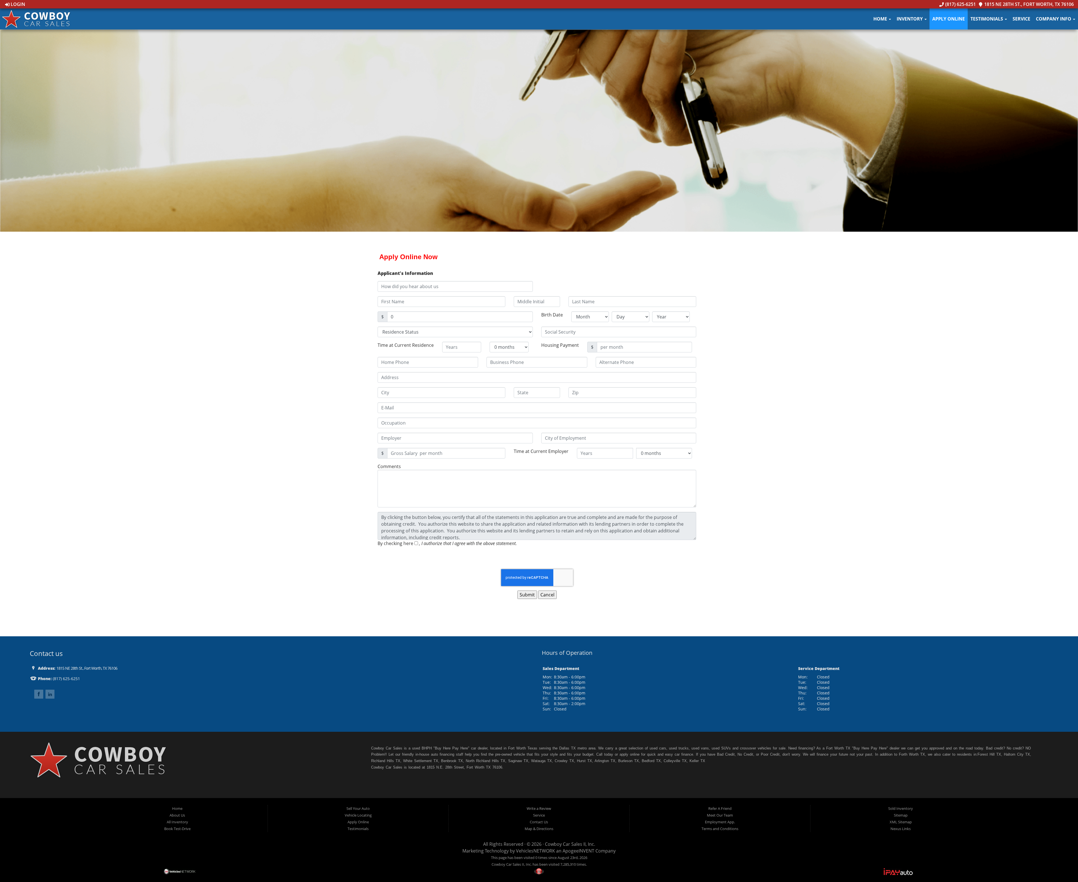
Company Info (1054, 19)
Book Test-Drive (177, 828)
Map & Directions (539, 828)
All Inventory (177, 821)
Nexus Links (900, 828)
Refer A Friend (720, 808)
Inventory (910, 19)
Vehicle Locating (358, 815)
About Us (177, 815)
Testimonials (987, 19)
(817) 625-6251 (960, 4)
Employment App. (720, 821)
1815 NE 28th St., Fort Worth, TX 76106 (1028, 4)
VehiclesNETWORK (535, 851)
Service (1021, 19)
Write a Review (539, 808)
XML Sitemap (901, 821)
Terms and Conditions (720, 828)
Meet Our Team (720, 815)
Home (880, 19)
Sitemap (901, 815)
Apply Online (948, 19)
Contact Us (539, 821)
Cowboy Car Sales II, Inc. (570, 844)
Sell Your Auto (358, 808)
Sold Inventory (900, 808)
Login (17, 4)
